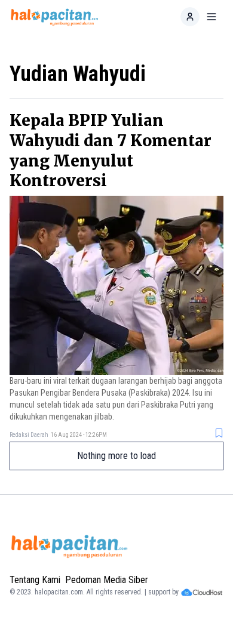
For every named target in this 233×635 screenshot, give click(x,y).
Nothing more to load (116, 455)
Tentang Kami (35, 579)
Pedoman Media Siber (106, 579)
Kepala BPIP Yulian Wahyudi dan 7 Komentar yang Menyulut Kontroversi (110, 150)
